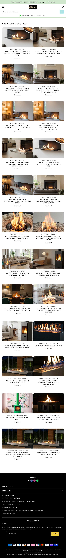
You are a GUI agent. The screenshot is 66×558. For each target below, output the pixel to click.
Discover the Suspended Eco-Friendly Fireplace (48, 453)
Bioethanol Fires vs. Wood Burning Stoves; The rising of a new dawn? (17, 454)
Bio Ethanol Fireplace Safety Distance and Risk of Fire (48, 418)
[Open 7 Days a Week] (33, 15)
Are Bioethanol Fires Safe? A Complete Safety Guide (17, 274)
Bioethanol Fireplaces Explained (48, 345)
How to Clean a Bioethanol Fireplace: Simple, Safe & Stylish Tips (48, 164)
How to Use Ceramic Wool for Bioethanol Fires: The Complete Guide (48, 238)
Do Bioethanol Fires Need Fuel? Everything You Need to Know (17, 346)
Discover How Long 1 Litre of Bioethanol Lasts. (17, 381)
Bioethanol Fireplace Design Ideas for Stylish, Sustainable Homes (17, 90)
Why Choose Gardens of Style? (11, 549)
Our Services (33, 551)
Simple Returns (49, 549)
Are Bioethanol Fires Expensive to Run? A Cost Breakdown (48, 274)
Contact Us (40, 551)
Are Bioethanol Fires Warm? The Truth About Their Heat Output (17, 309)
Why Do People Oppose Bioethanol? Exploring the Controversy (48, 382)
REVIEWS (25, 551)
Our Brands (57, 549)
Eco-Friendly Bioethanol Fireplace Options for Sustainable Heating (49, 127)
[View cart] (63, 7)
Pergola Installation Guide (27, 549)
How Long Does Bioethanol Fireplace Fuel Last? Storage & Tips (17, 127)
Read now (17, 58)
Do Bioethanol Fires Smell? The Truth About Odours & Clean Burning (48, 310)
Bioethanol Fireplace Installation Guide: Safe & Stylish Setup (17, 201)
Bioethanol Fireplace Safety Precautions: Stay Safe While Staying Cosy (17, 164)
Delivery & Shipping (39, 549)
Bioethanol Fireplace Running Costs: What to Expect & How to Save (17, 53)
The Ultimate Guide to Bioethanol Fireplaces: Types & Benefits (17, 237)
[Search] (62, 12)
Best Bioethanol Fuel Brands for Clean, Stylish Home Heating (48, 52)
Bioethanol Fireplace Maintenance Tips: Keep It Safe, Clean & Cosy (49, 201)
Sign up (55, 533)
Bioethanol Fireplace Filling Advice (17, 418)
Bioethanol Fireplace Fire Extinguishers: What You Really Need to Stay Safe (48, 90)
